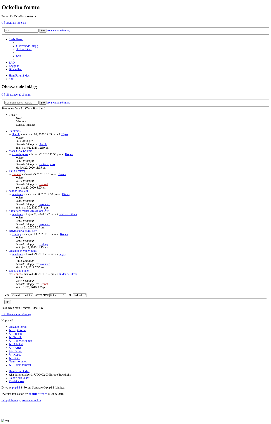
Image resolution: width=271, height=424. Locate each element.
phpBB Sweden (38, 393)
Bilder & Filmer (68, 214)
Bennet (16, 174)
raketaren (17, 194)
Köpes (64, 134)
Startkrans (14, 131)
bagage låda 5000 (19, 190)
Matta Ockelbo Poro (20, 150)
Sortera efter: (41, 294)
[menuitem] (27, 46)
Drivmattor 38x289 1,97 (23, 230)
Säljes (62, 254)
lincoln (16, 134)
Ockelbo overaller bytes (23, 250)
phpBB (16, 387)
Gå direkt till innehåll (13, 22)
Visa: (7, 294)
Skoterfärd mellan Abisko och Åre (29, 210)
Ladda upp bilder (19, 270)
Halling (16, 234)
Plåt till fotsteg (17, 170)
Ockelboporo (20, 154)
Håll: (70, 294)
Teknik (62, 174)
